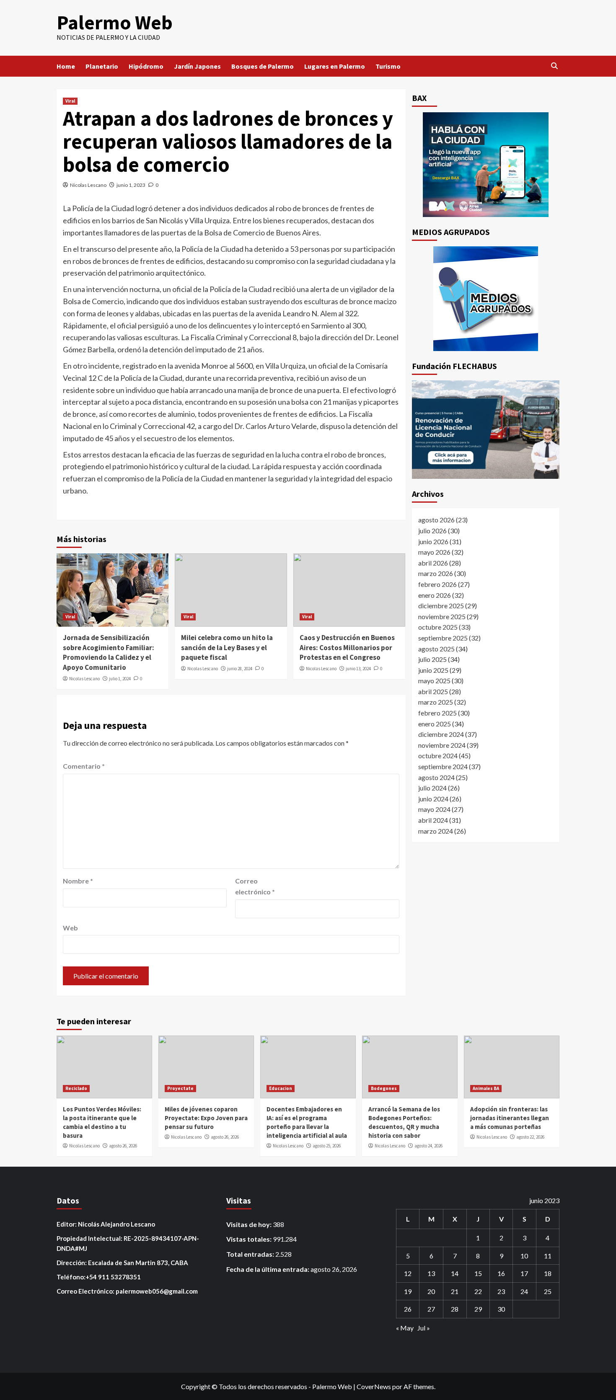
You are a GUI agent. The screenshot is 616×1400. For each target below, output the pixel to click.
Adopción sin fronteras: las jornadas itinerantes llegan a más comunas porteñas (509, 1118)
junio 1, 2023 (130, 185)
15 (478, 1273)
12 (408, 1273)
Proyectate (180, 1088)
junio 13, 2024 (358, 669)
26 (408, 1309)
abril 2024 (433, 820)
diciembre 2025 (441, 605)
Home (66, 66)
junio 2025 (433, 670)
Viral (70, 101)
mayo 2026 (434, 551)
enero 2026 (434, 595)
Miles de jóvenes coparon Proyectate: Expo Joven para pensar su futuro (206, 1118)
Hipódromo (146, 66)
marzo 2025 (435, 702)
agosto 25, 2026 (327, 1146)
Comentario (84, 766)
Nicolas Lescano (88, 185)
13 (431, 1273)
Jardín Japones (197, 66)
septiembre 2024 (443, 766)
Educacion (280, 1088)
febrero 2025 (437, 712)
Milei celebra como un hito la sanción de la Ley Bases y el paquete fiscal (227, 647)
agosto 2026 (436, 520)
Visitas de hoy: (249, 1224)
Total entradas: (250, 1254)
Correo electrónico (255, 886)
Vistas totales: (249, 1239)
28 (454, 1309)
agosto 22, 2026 (530, 1137)
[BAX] (486, 164)
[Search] (554, 66)
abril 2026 (433, 562)
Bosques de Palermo (262, 66)
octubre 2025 (438, 627)
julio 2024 (432, 787)
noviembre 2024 (442, 745)
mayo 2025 (434, 681)
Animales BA (486, 1088)
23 (501, 1291)
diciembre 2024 (441, 734)
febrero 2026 (437, 584)
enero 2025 (434, 723)
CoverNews (374, 1386)
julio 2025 (432, 659)
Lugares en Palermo (334, 66)
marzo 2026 (435, 573)
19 (408, 1291)
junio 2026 (433, 541)
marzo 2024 (435, 830)
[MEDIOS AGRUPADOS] (486, 298)
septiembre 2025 (443, 637)
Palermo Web (115, 22)
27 (431, 1309)
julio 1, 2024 (120, 679)
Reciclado (76, 1088)
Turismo (388, 66)
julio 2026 (432, 530)
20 (431, 1291)
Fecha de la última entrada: (268, 1269)
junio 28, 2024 (239, 669)
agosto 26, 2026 (123, 1146)
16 (501, 1273)
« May (405, 1328)
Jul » (423, 1328)
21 (454, 1291)
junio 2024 (433, 798)
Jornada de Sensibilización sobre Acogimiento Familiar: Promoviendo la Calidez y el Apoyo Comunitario (108, 652)
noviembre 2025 (442, 616)
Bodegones (384, 1088)
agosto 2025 (436, 648)
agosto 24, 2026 (428, 1146)
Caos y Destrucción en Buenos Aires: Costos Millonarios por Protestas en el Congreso (347, 647)
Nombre (78, 881)
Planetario (101, 66)
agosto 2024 (436, 777)
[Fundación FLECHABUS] (486, 429)
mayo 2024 (434, 809)
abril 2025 (433, 691)
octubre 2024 (438, 755)
